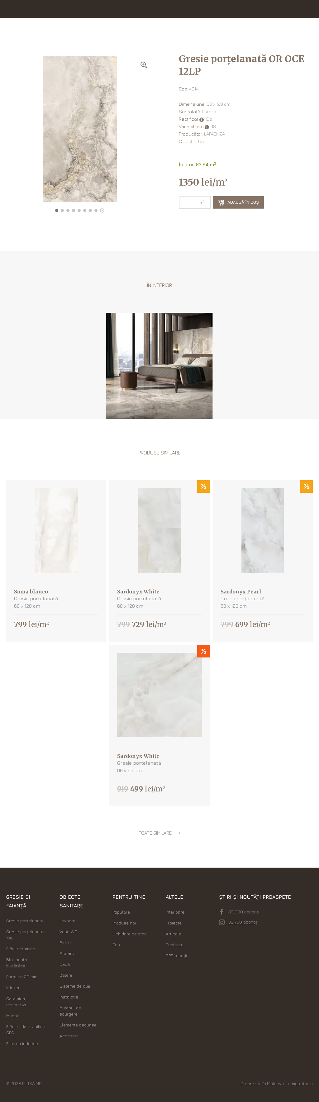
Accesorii (69, 1035)
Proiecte (174, 922)
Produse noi (124, 922)
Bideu (65, 942)
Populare (121, 912)
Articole (173, 933)
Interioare (175, 912)
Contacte (174, 944)
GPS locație (177, 955)
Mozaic (13, 1015)
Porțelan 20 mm (21, 976)
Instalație (69, 996)
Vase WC (68, 931)
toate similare (155, 833)
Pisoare (67, 953)
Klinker (13, 987)
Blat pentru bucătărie (17, 962)
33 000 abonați (243, 911)
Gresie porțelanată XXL (25, 934)
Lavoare (67, 920)
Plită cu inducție (22, 1043)
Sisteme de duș (75, 986)
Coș (116, 944)
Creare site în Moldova (262, 1083)
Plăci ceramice (20, 948)
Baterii (66, 975)
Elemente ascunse (78, 1024)
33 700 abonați (243, 921)
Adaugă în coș (242, 202)
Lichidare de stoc (129, 933)
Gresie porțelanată (25, 920)
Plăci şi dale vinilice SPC (25, 1029)
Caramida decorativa (16, 1001)
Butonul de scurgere (70, 1011)
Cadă (65, 964)
